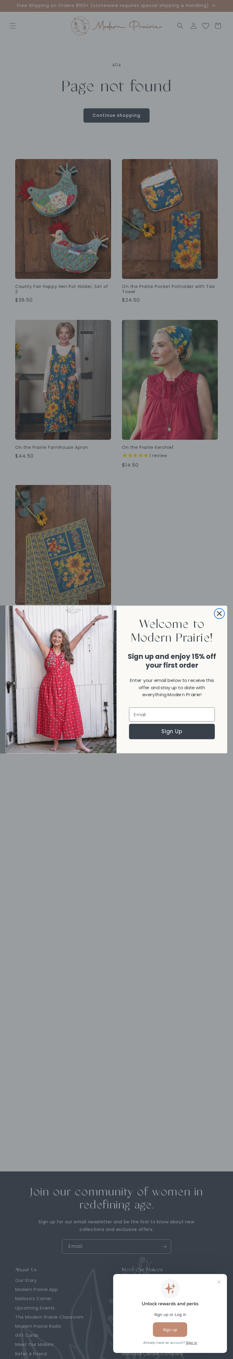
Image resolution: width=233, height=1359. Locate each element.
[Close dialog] (219, 613)
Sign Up (171, 731)
